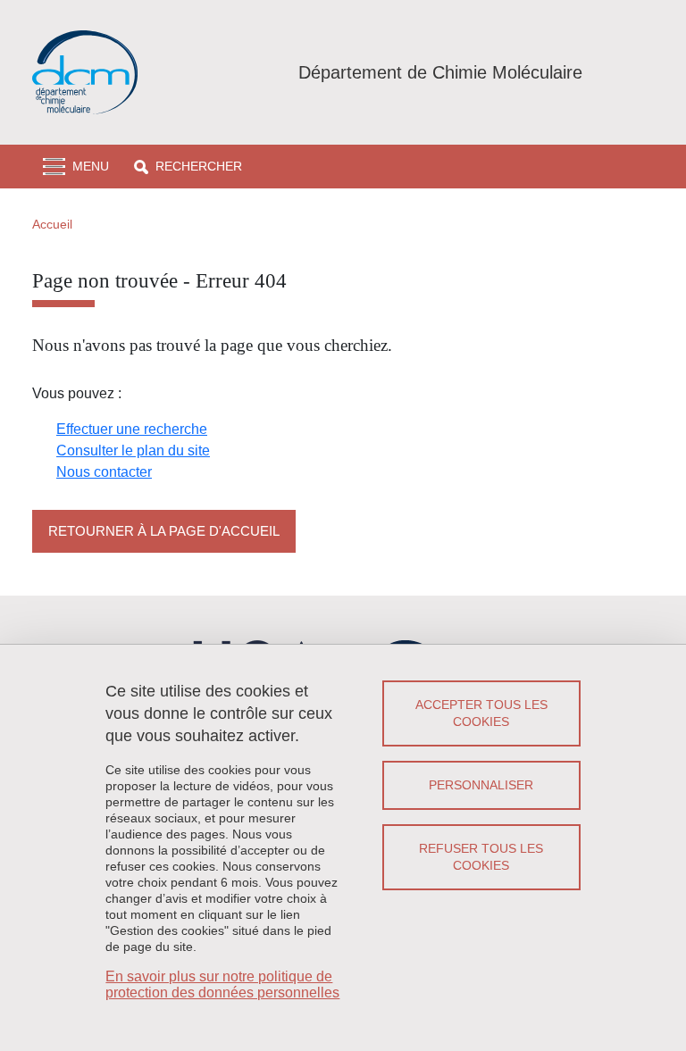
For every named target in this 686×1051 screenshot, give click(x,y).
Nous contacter (104, 472)
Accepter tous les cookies (481, 713)
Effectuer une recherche (131, 429)
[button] (188, 166)
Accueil (52, 224)
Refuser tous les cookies (481, 856)
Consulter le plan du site (133, 450)
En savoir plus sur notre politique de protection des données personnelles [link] (222, 984)
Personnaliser (481, 785)
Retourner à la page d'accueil (164, 530)
